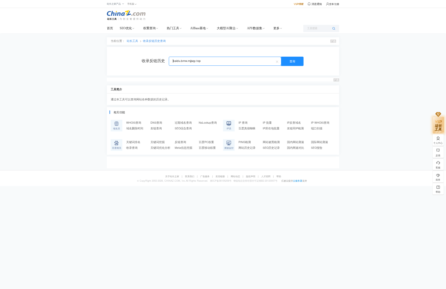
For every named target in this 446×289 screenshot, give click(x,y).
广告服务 (205, 176)
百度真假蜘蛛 (247, 128)
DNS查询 (156, 122)
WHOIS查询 (133, 122)
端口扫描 (316, 128)
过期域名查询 (183, 122)
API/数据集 (254, 28)
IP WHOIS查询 (320, 122)
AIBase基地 (198, 28)
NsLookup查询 (208, 122)
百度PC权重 (206, 142)
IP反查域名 (294, 122)
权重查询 (149, 28)
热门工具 (173, 28)
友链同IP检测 (295, 128)
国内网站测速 (295, 142)
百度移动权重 (207, 148)
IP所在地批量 (271, 128)
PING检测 (244, 142)
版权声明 (250, 176)
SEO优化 (126, 28)
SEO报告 (316, 148)
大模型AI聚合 (226, 28)
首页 (110, 28)
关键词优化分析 (160, 148)
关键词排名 (133, 142)
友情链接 (220, 176)
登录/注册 (334, 4)
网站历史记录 (247, 148)
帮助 (278, 176)
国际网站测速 (319, 142)
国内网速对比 (295, 148)
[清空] (278, 61)
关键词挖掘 (157, 142)
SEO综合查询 (183, 128)
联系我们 (189, 176)
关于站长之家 (172, 176)
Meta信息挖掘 (183, 148)
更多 (276, 28)
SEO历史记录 (271, 148)
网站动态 (235, 176)
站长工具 (132, 41)
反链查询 (180, 142)
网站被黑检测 (271, 142)
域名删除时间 (134, 128)
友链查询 (156, 128)
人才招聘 (265, 176)
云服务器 (297, 180)
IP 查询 (243, 122)
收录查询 (132, 148)
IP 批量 (267, 122)
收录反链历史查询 (154, 41)
